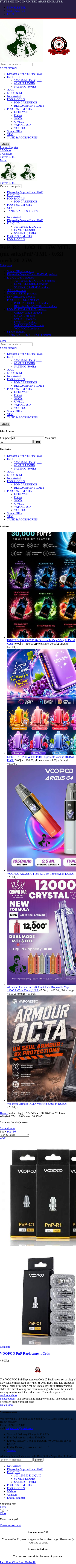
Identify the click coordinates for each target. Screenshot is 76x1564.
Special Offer (14, 131)
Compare (12, 1494)
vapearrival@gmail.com (19, 1428)
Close (3, 340)
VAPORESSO (22, 124)
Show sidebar (7, 1128)
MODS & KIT (15, 92)
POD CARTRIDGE (25, 102)
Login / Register (16, 1497)
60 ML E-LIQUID (24, 83)
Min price (5, 437)
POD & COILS (16, 99)
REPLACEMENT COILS (29, 105)
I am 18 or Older (9, 1562)
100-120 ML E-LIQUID (28, 80)
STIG (10, 134)
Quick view (6, 1404)
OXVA (18, 115)
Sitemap (11, 1450)
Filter (37, 442)
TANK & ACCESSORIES (22, 137)
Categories (6, 265)
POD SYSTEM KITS (19, 108)
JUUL (10, 89)
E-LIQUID (13, 77)
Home (4, 1113)
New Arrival (14, 96)
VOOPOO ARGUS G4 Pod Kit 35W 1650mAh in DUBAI (40, 873)
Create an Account (10, 1525)
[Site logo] (22, 60)
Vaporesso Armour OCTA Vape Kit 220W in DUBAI (37, 1103)
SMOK (18, 118)
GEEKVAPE (21, 112)
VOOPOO (20, 127)
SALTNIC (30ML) (25, 86)
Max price (50, 437)
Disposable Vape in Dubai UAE (25, 73)
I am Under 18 (27, 1562)
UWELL (19, 121)
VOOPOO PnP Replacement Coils (25, 1353)
